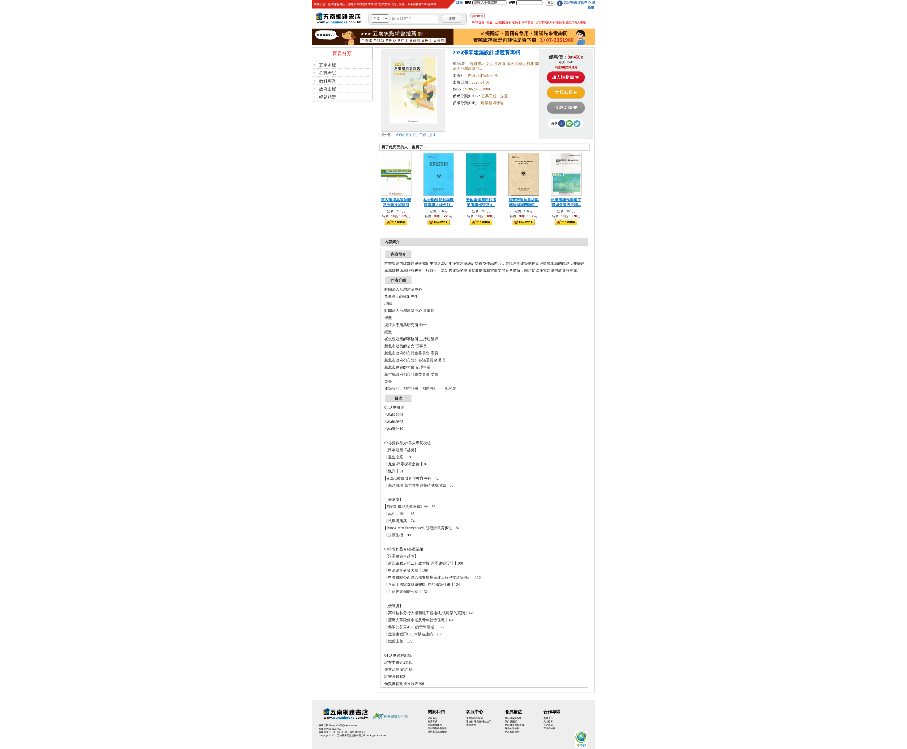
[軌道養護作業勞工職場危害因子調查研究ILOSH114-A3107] (566, 174)
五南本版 (327, 65)
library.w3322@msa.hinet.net (343, 725)
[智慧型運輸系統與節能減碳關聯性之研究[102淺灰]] (524, 174)
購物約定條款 (512, 728)
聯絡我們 (471, 724)
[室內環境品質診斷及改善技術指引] (396, 174)
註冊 (459, 2)
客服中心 (584, 2)
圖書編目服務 (435, 724)
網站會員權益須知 (514, 724)
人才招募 (548, 721)
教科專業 (327, 81)
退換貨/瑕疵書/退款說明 (478, 721)
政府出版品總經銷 (437, 731)
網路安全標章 (512, 731)
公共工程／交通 (424, 135)
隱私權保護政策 (513, 718)
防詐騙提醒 (511, 721)
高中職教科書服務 (437, 728)
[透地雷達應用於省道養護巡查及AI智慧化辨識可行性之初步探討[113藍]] (481, 174)
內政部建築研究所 (483, 75)
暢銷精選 (327, 97)
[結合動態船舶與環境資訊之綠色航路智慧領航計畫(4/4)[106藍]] (439, 174)
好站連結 (548, 724)
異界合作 (548, 718)
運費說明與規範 (474, 718)
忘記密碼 (570, 2)
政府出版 (327, 89)
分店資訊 (432, 721)
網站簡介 (432, 718)
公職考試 (327, 73)
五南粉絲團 (549, 728)
